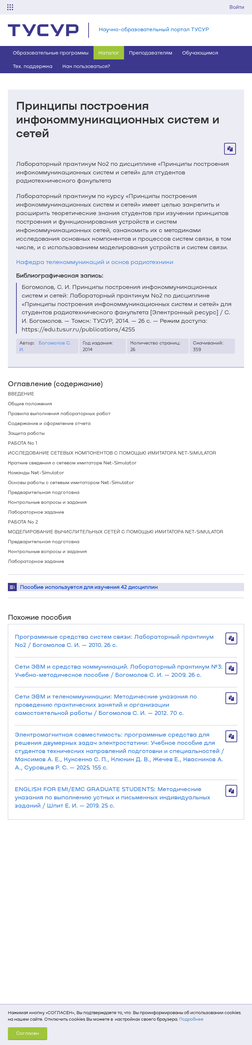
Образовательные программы (51, 53)
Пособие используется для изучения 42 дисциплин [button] (89, 587)
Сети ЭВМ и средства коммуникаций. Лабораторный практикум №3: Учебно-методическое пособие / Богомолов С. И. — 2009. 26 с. (119, 670)
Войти (236, 7)
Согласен (27, 1033)
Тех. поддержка (32, 66)
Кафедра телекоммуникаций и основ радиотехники (94, 261)
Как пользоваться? (86, 66)
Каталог (108, 53)
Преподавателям (150, 53)
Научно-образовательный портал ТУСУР (154, 29)
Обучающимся (200, 53)
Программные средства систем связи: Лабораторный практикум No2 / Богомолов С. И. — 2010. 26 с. (114, 640)
